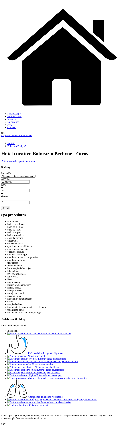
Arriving (5, 179)
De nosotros (13, 122)
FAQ (9, 124)
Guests (4, 196)
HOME (11, 143)
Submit (5, 208)
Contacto (11, 127)
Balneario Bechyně (16, 146)
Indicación (6, 173)
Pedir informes (14, 116)
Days (3, 185)
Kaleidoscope (14, 113)
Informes (11, 119)
